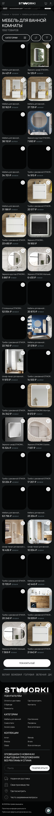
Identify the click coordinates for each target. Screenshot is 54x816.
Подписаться (40, 768)
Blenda (31, 737)
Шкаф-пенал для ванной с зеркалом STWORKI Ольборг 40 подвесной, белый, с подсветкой (14, 547)
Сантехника (33, 719)
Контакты (32, 704)
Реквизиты (8, 708)
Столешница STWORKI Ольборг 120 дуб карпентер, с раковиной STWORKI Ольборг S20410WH (14, 308)
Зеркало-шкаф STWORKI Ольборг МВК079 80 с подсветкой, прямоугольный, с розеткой (14, 444)
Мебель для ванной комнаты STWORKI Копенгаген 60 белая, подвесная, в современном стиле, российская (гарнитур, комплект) (39, 308)
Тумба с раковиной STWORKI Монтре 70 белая (40, 649)
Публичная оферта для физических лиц (16, 812)
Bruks (30, 741)
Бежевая (16, 674)
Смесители (9, 723)
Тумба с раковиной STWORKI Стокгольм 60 (14, 342)
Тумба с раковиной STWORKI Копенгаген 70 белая (40, 478)
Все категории (34, 727)
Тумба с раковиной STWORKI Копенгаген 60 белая (40, 172)
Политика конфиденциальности (14, 808)
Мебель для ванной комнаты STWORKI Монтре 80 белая (13, 104)
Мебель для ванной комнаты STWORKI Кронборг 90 (40, 581)
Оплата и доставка (12, 700)
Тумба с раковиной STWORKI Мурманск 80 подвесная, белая (40, 376)
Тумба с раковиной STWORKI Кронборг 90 (14, 410)
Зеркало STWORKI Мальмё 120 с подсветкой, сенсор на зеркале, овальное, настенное (14, 649)
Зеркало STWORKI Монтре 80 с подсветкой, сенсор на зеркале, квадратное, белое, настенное (39, 410)
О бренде (8, 704)
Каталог (15, 14)
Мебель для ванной (12, 719)
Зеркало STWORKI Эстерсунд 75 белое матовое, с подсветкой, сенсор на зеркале (38, 240)
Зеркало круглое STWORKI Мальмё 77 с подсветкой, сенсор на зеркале (13, 274)
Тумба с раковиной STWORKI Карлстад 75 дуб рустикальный (40, 615)
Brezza (7, 741)
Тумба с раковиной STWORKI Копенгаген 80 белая (14, 615)
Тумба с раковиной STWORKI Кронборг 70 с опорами (14, 478)
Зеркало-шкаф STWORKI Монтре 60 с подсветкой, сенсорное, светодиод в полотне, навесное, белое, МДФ (39, 70)
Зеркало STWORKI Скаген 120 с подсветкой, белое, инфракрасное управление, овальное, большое (39, 444)
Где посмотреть (34, 700)
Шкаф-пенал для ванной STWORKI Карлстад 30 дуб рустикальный (39, 547)
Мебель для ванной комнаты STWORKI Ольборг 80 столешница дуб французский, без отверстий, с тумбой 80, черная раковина (13, 512)
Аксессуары (9, 727)
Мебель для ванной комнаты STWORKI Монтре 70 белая (39, 104)
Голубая (29, 674)
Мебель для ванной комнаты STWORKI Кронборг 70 (14, 138)
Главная (5, 14)
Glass (6, 745)
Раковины (32, 723)
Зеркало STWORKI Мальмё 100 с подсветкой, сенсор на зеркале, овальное (40, 274)
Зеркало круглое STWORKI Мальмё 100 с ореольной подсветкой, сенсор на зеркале (39, 138)
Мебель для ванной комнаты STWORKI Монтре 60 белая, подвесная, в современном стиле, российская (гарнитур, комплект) (13, 172)
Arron (6, 737)
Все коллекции (34, 745)
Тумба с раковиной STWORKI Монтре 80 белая (14, 240)
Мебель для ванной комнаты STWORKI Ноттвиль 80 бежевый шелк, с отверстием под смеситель (40, 342)
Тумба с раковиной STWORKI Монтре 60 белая (40, 206)
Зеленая (41, 674)
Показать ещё (27, 663)
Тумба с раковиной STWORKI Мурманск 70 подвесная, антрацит (14, 581)
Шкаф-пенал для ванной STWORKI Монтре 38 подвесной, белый (12, 376)
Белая (6, 674)
